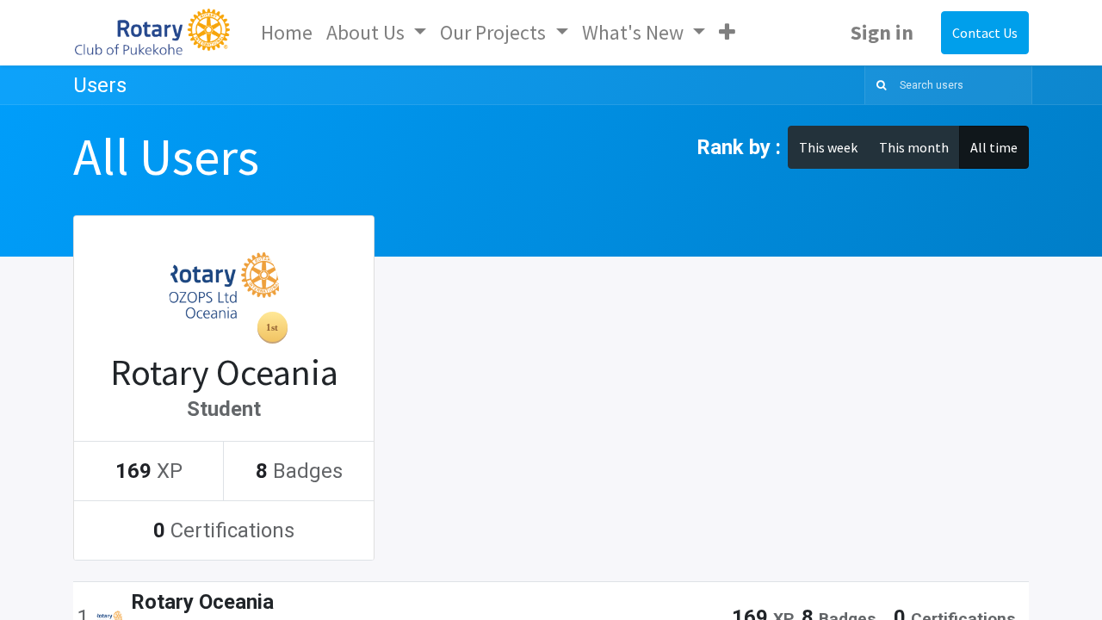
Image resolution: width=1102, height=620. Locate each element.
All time (994, 147)
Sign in (882, 32)
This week (828, 147)
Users (100, 85)
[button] (727, 32)
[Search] (877, 85)
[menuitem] (286, 32)
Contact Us (985, 32)
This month (914, 147)
